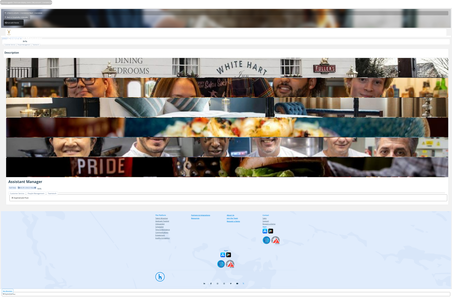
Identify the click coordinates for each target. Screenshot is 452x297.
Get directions (7, 291)
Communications (161, 232)
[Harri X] (244, 283)
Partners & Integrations (200, 215)
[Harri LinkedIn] (204, 283)
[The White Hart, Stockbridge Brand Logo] (225, 32)
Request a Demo (233, 221)
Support (266, 221)
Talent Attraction (161, 218)
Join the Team (232, 218)
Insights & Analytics (162, 238)
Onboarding (159, 224)
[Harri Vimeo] (231, 283)
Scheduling (159, 227)
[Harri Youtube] (237, 283)
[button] (8, 117)
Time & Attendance (162, 229)
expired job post (10, 294)
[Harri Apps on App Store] (265, 231)
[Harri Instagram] (217, 283)
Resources (195, 218)
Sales (265, 218)
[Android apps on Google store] (270, 231)
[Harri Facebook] (211, 283)
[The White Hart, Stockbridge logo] (227, 68)
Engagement (160, 235)
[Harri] (158, 275)
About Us (230, 215)
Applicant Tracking (162, 221)
